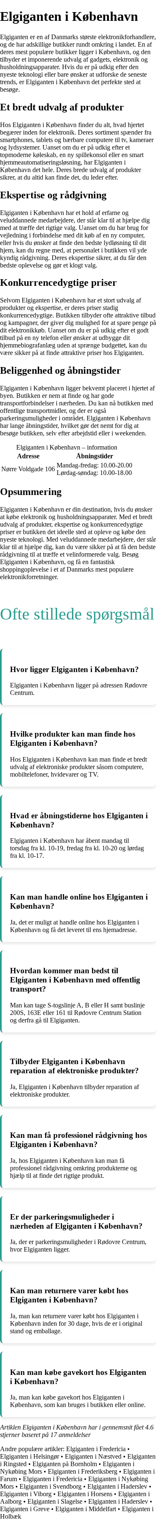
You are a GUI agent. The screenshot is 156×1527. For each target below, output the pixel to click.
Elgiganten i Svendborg (51, 1486)
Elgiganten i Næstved (93, 1456)
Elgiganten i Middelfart (85, 1508)
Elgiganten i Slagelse (54, 1501)
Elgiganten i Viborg (26, 1493)
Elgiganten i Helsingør (29, 1456)
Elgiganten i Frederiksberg (82, 1471)
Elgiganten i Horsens (84, 1493)
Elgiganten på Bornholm (64, 1463)
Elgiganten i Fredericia (96, 1448)
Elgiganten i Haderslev (117, 1486)
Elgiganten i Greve (25, 1508)
